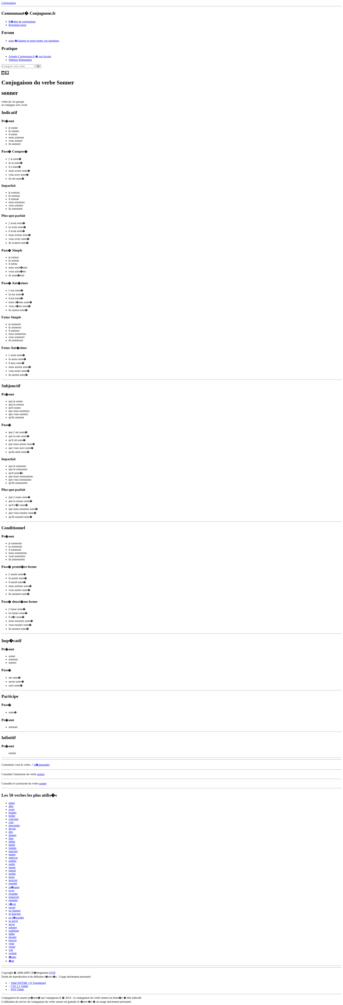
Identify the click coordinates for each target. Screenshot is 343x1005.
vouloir (13, 953)
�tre (11, 960)
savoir (12, 907)
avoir (11, 809)
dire (11, 831)
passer (12, 867)
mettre (12, 854)
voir (11, 950)
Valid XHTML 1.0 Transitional (28, 982)
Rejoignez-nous (17, 24)
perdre (12, 873)
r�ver (12, 904)
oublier (12, 860)
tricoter (12, 937)
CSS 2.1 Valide (19, 986)
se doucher (15, 913)
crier (11, 822)
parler (12, 864)
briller (12, 815)
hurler (12, 844)
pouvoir (13, 880)
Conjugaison (8, 2)
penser (12, 870)
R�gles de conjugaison (22, 21)
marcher (13, 851)
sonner (40, 774)
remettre (13, 900)
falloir (12, 841)
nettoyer (13, 857)
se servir (13, 921)
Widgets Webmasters (20, 59)
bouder (12, 812)
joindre (12, 848)
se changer (15, 910)
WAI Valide (17, 989)
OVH (52, 972)
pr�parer (14, 887)
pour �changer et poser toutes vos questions (34, 40)
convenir (13, 819)
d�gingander (42, 764)
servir (12, 924)
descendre (14, 825)
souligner (14, 930)
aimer (12, 803)
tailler (12, 933)
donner (12, 835)
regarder (13, 893)
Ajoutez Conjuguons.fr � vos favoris (30, 56)
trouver (13, 940)
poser (12, 877)
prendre (13, 883)
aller (11, 806)
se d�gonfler (16, 917)
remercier (14, 897)
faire (11, 838)
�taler (12, 956)
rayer (11, 890)
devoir (12, 828)
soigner (13, 927)
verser (12, 946)
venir (11, 943)
